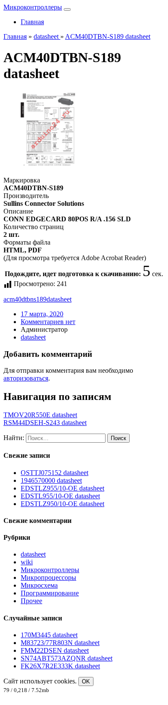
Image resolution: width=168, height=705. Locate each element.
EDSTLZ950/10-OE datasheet (62, 503)
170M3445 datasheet (49, 635)
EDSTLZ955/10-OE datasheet (62, 488)
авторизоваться (25, 378)
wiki (27, 562)
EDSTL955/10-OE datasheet (60, 496)
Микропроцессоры (48, 577)
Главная (32, 21)
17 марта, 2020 (42, 314)
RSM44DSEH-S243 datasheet (45, 422)
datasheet (59, 299)
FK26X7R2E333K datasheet (60, 666)
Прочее (31, 600)
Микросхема (39, 585)
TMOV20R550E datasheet (40, 415)
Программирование (50, 593)
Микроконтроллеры (32, 7)
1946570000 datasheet (51, 480)
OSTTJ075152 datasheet (54, 472)
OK (86, 681)
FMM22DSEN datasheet (55, 650)
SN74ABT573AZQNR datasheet (66, 658)
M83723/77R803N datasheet (60, 642)
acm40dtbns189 (25, 299)
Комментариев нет (48, 321)
